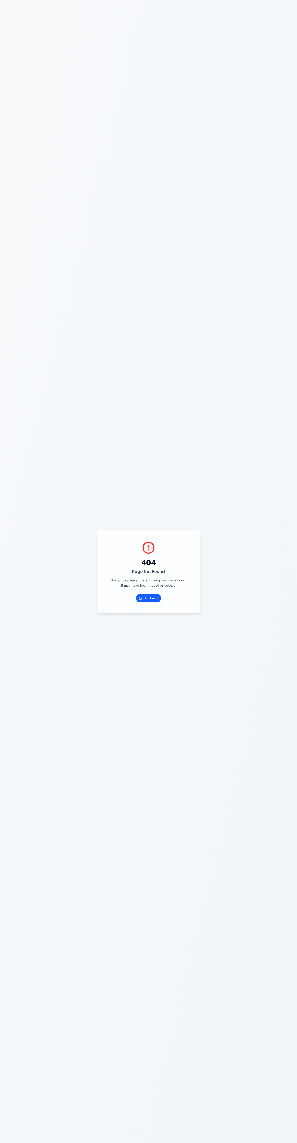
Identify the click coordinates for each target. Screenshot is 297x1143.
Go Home (151, 598)
